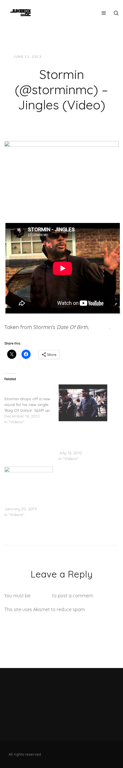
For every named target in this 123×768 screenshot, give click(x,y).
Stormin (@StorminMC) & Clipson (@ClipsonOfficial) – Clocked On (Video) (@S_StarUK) (82, 435)
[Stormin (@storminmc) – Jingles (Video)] (61, 170)
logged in (41, 595)
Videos (97, 57)
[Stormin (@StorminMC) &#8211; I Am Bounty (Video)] (28, 480)
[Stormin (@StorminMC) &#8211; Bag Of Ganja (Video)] (31, 404)
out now (100, 327)
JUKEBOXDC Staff (65, 57)
